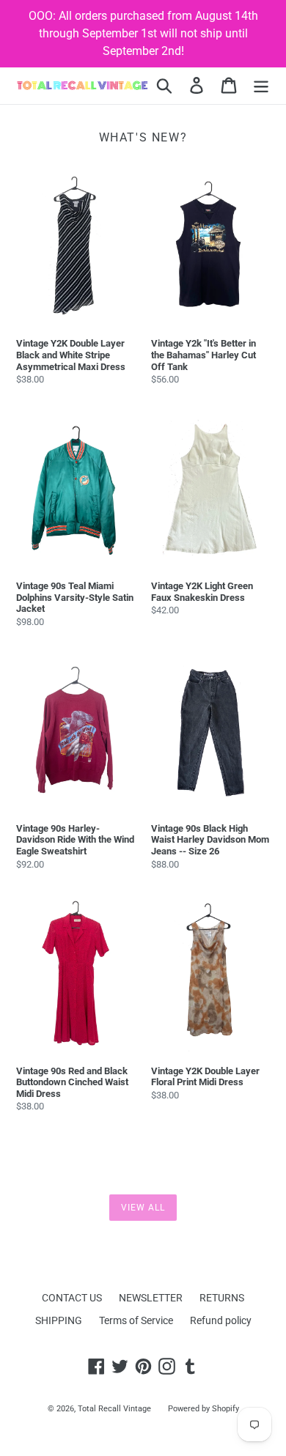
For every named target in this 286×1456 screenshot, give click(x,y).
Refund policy (221, 1320)
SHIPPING (58, 1320)
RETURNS (221, 1298)
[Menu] (261, 85)
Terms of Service (136, 1320)
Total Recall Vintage (114, 1408)
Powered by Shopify (203, 1408)
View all (143, 1207)
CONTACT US (72, 1298)
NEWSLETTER (151, 1298)
